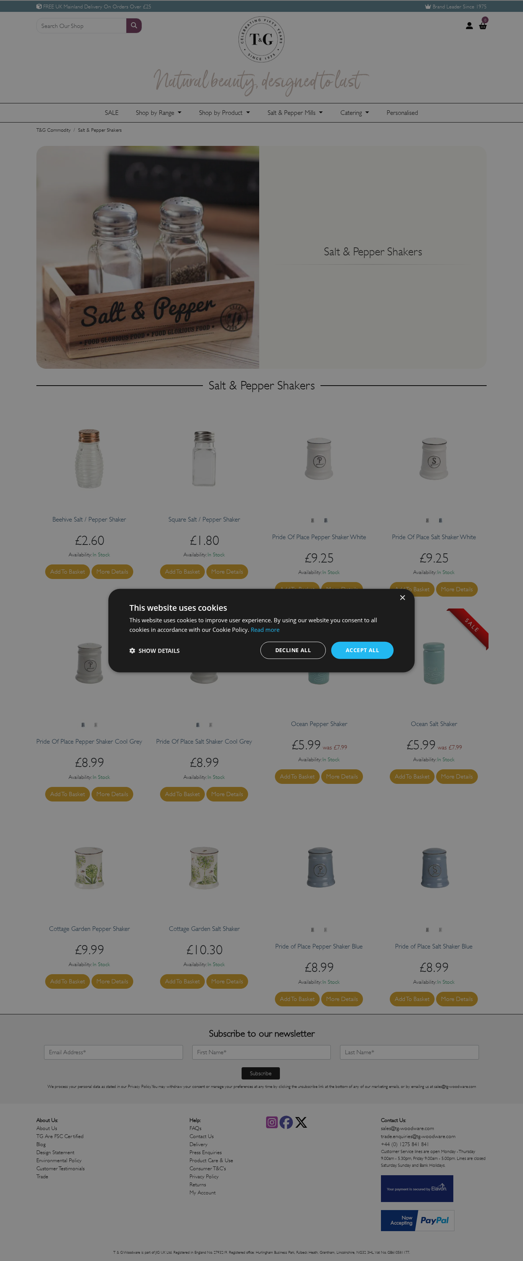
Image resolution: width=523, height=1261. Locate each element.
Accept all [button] (362, 650)
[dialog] (261, 630)
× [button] (402, 597)
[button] (154, 650)
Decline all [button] (293, 650)
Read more (265, 629)
